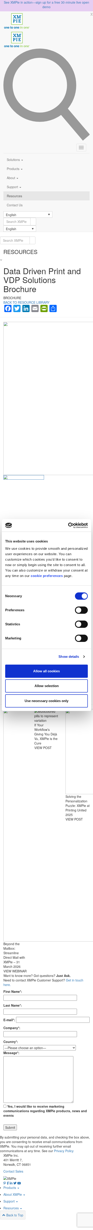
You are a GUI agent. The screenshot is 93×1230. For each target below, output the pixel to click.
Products (13, 168)
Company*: (11, 1027)
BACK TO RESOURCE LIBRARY (26, 302)
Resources (14, 196)
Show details (68, 656)
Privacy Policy (64, 1151)
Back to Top (14, 1215)
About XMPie (13, 1194)
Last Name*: (12, 1005)
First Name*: (12, 991)
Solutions (14, 159)
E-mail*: (9, 1020)
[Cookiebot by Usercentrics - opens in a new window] (68, 525)
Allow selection (47, 686)
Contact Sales (13, 1171)
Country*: (10, 1041)
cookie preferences (47, 576)
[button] (27, 214)
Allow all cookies (46, 671)
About (11, 177)
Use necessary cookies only (46, 701)
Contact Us (15, 205)
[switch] (81, 610)
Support (13, 187)
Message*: (11, 1052)
